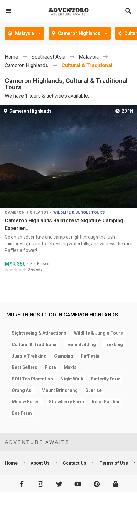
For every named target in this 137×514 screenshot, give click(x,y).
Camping (63, 355)
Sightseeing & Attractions (39, 333)
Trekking (113, 344)
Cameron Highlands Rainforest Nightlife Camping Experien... (64, 224)
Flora (50, 367)
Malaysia (89, 57)
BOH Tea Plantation (32, 378)
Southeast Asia (48, 57)
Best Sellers (24, 367)
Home (11, 57)
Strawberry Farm (66, 401)
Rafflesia (90, 355)
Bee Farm (22, 413)
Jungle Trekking (29, 355)
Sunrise (93, 390)
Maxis (70, 367)
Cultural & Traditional (86, 65)
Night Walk (72, 378)
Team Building (80, 344)
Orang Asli (23, 390)
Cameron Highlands (26, 65)
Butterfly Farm (106, 378)
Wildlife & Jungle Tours (79, 213)
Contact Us (74, 463)
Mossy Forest (26, 401)
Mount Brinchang (59, 390)
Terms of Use (113, 463)
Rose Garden (105, 401)
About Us (40, 463)
